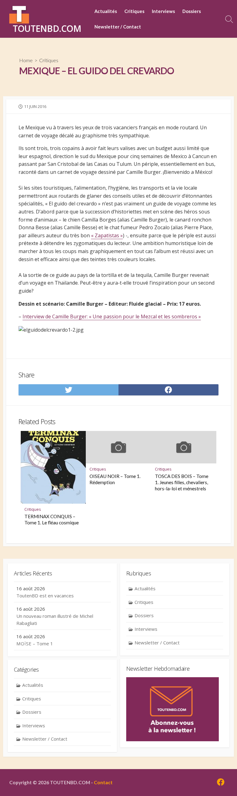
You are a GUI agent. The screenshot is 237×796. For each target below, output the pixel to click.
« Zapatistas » (107, 235)
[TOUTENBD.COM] (19, 14)
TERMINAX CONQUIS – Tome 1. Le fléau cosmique (51, 519)
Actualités (105, 11)
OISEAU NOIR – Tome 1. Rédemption (114, 479)
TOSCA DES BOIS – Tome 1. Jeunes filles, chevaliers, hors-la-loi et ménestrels (181, 482)
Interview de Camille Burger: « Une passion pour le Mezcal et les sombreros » (112, 316)
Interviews (163, 11)
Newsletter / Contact (117, 26)
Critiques (134, 11)
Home (26, 60)
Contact (103, 782)
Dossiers (191, 11)
